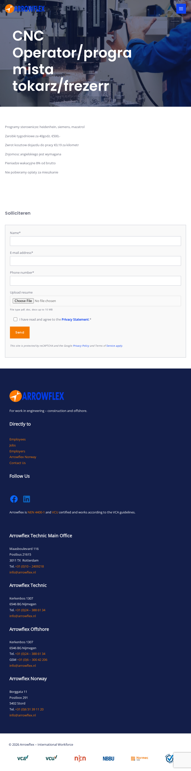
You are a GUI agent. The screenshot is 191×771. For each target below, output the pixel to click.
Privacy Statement (75, 319)
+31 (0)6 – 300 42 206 (32, 659)
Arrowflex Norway (22, 457)
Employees (17, 439)
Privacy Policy (81, 345)
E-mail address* (21, 252)
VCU (55, 512)
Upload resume (31, 300)
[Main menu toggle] (181, 8)
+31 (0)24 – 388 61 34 (30, 610)
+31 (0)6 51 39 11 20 (29, 709)
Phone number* (22, 272)
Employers (17, 451)
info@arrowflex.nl (22, 572)
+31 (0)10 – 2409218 (29, 566)
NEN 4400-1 (36, 512)
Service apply (114, 345)
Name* (15, 233)
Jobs (12, 445)
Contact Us (17, 463)
